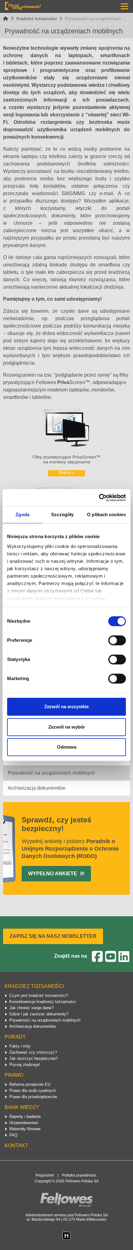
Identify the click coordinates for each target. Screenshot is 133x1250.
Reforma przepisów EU (29, 1084)
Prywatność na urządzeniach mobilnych (51, 773)
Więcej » (66, 472)
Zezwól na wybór (66, 727)
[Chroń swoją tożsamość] (23, 6)
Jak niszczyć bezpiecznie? (33, 1058)
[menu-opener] (124, 6)
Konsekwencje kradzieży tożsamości (42, 1001)
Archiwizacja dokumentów (36, 788)
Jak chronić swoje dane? (31, 1007)
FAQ (13, 1135)
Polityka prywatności (79, 1175)
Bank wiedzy (22, 1107)
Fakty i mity (20, 1046)
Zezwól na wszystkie (66, 706)
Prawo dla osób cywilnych (32, 1090)
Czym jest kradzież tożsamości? (38, 995)
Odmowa (66, 747)
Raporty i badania (25, 1116)
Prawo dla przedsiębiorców (33, 1096)
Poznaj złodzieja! (24, 1064)
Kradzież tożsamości (36, 18)
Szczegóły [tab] (62, 514)
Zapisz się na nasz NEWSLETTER (53, 936)
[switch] (117, 640)
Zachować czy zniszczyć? (33, 1052)
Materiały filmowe (25, 1129)
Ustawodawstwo (23, 1122)
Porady (15, 1036)
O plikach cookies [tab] (106, 514)
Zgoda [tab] (22, 514)
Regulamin (45, 1175)
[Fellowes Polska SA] (66, 1200)
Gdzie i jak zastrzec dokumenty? (38, 1014)
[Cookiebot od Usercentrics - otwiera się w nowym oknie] (99, 498)
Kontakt (16, 1145)
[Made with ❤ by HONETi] (66, 1235)
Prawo (14, 1075)
